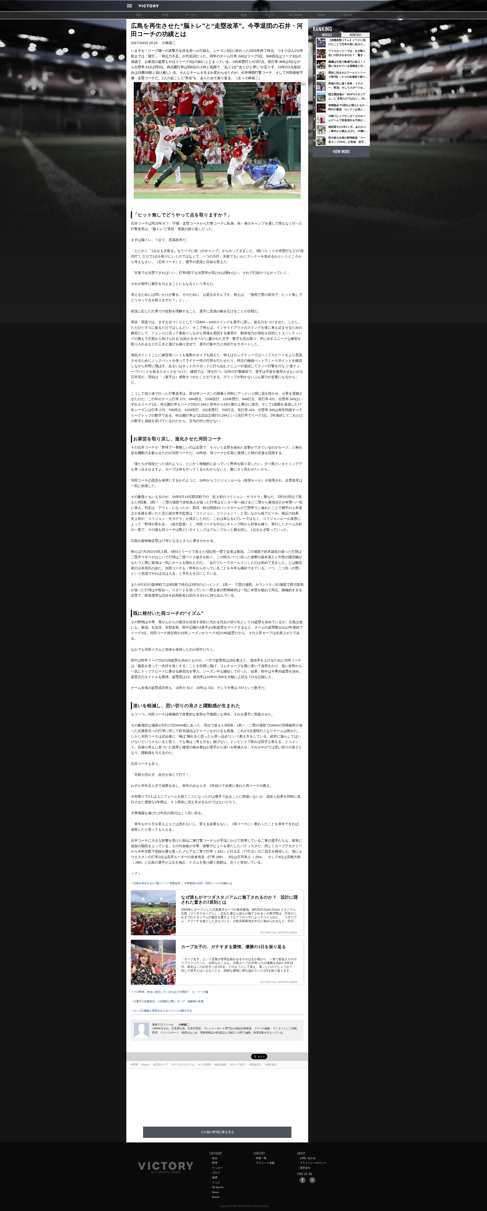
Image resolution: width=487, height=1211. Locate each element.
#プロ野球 (204, 1064)
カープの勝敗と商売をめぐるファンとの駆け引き (163, 1010)
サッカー (191, 15)
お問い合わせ (308, 1158)
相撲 (243, 15)
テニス (269, 15)
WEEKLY (327, 35)
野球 (165, 15)
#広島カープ (160, 1064)
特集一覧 (261, 1158)
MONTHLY (355, 35)
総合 (139, 15)
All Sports (295, 15)
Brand (348, 15)
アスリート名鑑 (265, 1162)
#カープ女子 (237, 1064)
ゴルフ (217, 15)
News (321, 15)
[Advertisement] (217, 1095)
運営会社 (305, 1167)
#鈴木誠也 (220, 1064)
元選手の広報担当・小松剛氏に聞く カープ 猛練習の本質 (169, 1001)
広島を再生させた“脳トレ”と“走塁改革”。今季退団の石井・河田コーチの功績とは (183, 883)
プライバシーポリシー (313, 1162)
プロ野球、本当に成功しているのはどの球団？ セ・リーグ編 (171, 991)
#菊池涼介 (255, 1064)
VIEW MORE (341, 151)
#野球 (134, 1064)
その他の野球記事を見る (217, 1132)
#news (145, 1064)
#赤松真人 (271, 1064)
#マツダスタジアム (183, 1064)
